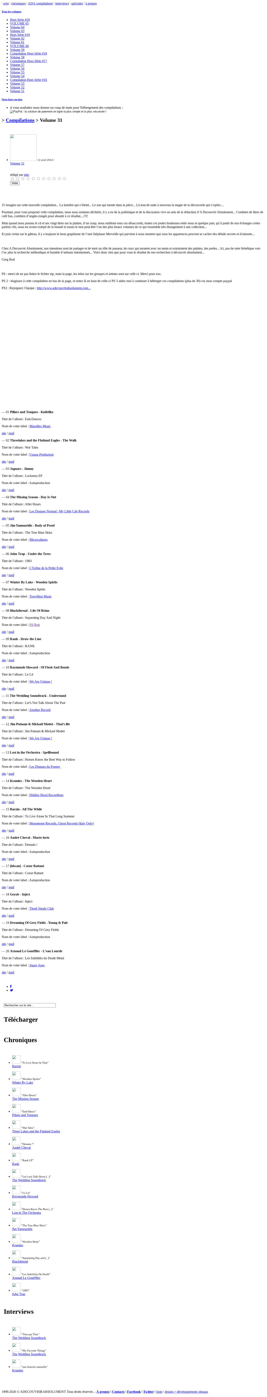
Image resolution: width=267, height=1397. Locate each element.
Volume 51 (17, 91)
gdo (26, 175)
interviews (62, 3)
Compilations (20, 120)
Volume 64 (17, 27)
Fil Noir (34, 625)
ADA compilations (40, 3)
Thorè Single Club (41, 908)
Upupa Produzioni (41, 454)
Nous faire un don (12, 99)
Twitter (148, 1391)
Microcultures (38, 539)
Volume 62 (17, 38)
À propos (103, 1391)
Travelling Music (40, 596)
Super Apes (37, 965)
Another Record (39, 710)
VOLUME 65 (19, 23)
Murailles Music (40, 426)
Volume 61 (17, 42)
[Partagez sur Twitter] (11, 990)
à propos (91, 3)
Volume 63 (17, 31)
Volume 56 (17, 68)
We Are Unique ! (40, 681)
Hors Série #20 (20, 19)
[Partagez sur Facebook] (10, 986)
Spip (159, 1391)
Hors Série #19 (20, 35)
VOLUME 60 (19, 46)
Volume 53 (17, 83)
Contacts (118, 1391)
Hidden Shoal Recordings (46, 795)
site (4, 433)
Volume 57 (17, 65)
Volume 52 (17, 87)
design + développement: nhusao (186, 1391)
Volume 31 (17, 163)
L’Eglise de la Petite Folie (46, 568)
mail (11, 433)
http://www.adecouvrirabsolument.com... (64, 288)
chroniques (18, 3)
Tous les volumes (11, 11)
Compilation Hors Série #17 (28, 61)
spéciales (77, 3)
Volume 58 (17, 57)
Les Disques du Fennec (44, 766)
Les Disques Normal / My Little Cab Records (59, 511)
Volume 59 (17, 50)
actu (6, 3)
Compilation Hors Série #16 (28, 80)
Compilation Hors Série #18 (28, 53)
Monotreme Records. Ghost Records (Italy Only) (61, 823)
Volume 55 (17, 72)
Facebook (134, 1391)
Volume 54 (17, 76)
